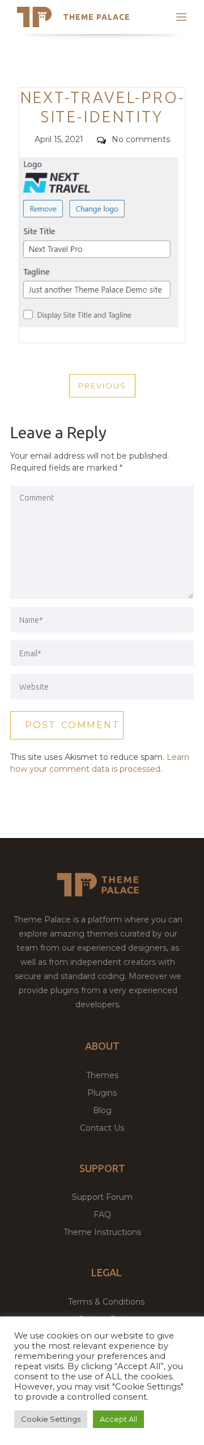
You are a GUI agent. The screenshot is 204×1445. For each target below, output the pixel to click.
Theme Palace (96, 17)
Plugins (102, 1093)
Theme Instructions (102, 1232)
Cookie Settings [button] (50, 1418)
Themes (102, 1075)
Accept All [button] (118, 1418)
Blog (102, 1110)
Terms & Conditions (106, 1302)
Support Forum (102, 1197)
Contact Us (102, 1128)
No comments (141, 139)
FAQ (102, 1214)
